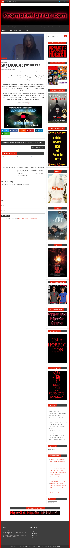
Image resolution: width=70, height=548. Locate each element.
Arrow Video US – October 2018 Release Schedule (9, 168)
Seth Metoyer (53, 483)
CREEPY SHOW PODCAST (37, 147)
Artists (8, 27)
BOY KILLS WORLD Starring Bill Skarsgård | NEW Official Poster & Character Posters (37, 170)
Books (21, 27)
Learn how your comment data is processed (27, 218)
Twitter (33, 531)
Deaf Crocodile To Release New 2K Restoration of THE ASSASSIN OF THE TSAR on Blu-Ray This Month (22, 143)
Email (2, 205)
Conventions (33, 27)
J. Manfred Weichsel (54, 468)
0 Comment (14, 69)
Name (3, 200)
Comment (3, 187)
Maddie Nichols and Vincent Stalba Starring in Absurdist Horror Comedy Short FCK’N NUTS (58, 479)
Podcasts (60, 27)
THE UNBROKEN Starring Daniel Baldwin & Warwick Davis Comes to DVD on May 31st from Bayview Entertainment (23, 170)
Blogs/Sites (15, 27)
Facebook (34, 533)
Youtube (34, 537)
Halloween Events (51, 27)
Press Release (4, 58)
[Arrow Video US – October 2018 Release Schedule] (9, 161)
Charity (26, 27)
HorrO (12, 170)
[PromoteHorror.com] (35, 15)
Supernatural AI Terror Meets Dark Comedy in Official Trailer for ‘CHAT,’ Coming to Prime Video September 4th (57, 437)
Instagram (34, 535)
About (3, 27)
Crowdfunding (41, 27)
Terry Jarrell (52, 459)
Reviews (4, 30)
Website (3, 210)
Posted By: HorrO (5, 69)
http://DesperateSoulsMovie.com (23, 104)
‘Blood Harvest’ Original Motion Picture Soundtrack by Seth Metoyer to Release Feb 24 (58, 485)
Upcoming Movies (12, 30)
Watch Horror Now (23, 30)
